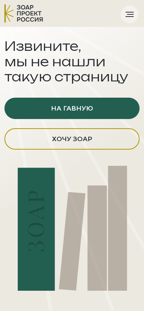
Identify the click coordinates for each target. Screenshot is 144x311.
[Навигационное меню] (130, 14)
